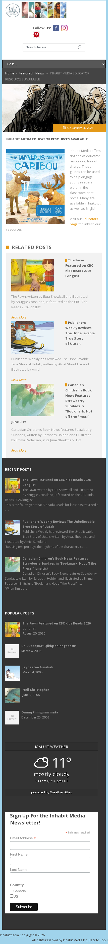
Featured (26, 73)
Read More (18, 317)
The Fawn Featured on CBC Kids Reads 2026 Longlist (57, 482)
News (39, 73)
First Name (19, 854)
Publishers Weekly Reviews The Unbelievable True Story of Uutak (59, 524)
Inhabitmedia (9, 935)
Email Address (23, 838)
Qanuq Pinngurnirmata (39, 712)
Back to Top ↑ (98, 940)
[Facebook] (56, 28)
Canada (19, 891)
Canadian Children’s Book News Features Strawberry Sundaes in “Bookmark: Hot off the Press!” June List (59, 563)
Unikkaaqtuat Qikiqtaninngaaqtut (49, 646)
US (15, 896)
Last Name (18, 870)
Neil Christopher (36, 690)
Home (9, 73)
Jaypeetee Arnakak (38, 667)
